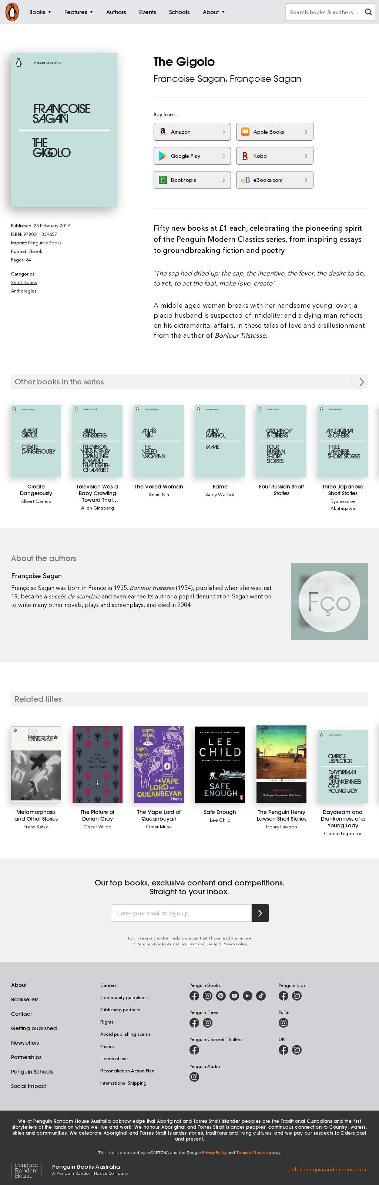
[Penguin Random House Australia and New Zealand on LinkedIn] (247, 996)
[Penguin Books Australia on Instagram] (207, 996)
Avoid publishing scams (125, 1034)
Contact (21, 1014)
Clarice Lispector (343, 833)
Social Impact (29, 1086)
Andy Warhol (220, 494)
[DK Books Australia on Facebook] (283, 1050)
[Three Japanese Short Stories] (343, 441)
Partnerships (26, 1057)
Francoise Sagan (189, 78)
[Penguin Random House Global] (31, 1169)
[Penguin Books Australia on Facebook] (194, 996)
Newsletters (25, 1042)
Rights (107, 1021)
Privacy (107, 1046)
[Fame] (220, 441)
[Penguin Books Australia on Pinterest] (221, 996)
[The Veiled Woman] (159, 441)
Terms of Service (252, 1152)
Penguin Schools (32, 1071)
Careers (108, 985)
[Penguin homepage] (12, 12)
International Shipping (123, 1082)
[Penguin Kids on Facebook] (283, 996)
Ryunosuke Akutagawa (343, 504)
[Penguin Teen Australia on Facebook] (194, 1023)
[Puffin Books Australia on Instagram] (283, 1023)
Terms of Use (200, 944)
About (19, 985)
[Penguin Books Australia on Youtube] (234, 996)
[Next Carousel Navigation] (362, 382)
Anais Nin (158, 494)
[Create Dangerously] (36, 441)
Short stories (24, 282)
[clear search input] (368, 13)
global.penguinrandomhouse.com (327, 1169)
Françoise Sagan (266, 78)
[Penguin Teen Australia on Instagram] (207, 1023)
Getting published (34, 1028)
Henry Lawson (281, 826)
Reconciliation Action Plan (127, 1070)
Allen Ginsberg (97, 507)
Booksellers (24, 999)
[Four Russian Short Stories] (281, 441)
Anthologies (23, 290)
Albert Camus (36, 500)
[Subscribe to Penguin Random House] (260, 913)
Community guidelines (124, 997)
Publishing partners (120, 1009)
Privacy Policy (234, 944)
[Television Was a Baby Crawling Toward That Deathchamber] (98, 441)
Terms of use (114, 1058)
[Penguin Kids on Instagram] (297, 996)
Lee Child (220, 819)
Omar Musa (159, 826)
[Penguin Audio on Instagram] (194, 1077)
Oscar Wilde (97, 826)
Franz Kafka (35, 826)
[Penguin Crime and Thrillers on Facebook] (194, 1050)
